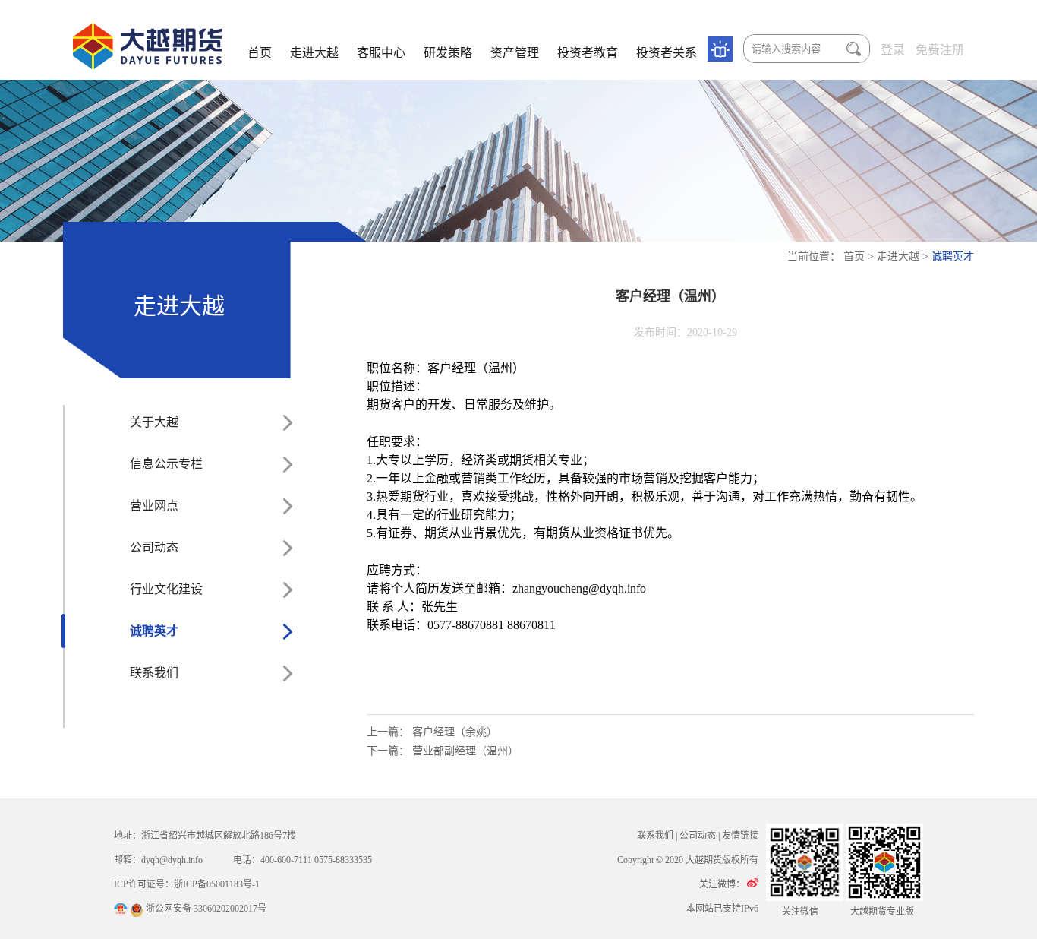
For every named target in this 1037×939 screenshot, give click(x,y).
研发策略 (448, 52)
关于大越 (154, 422)
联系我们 (154, 672)
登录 (893, 49)
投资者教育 (587, 52)
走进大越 (314, 52)
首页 (259, 52)
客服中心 (381, 52)
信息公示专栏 (166, 463)
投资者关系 (666, 52)
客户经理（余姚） (454, 732)
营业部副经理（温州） (465, 751)
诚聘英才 (952, 256)
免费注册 (940, 49)
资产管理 (514, 52)
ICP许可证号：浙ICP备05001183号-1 (187, 884)
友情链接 (740, 835)
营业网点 (154, 505)
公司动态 (154, 547)
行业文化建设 (166, 589)
